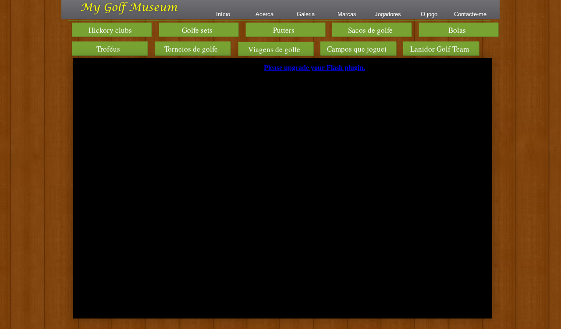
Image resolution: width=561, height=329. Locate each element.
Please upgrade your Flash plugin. (314, 67)
